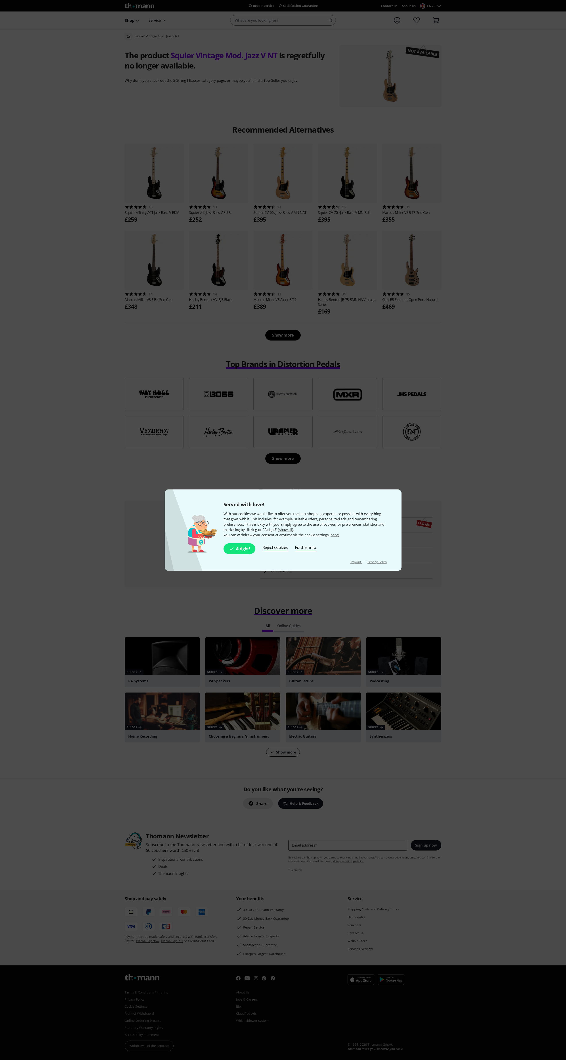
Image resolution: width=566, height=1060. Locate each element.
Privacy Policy (377, 562)
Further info (305, 547)
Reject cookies (275, 547)
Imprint (356, 562)
